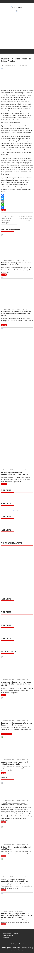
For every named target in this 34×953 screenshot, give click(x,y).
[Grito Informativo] (2, 51)
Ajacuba (4, 694)
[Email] (17, 201)
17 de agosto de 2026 (8, 800)
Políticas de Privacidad (10, 933)
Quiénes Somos (8, 935)
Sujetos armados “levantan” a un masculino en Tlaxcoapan (8, 219)
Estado (3, 822)
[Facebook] (17, 195)
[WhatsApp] (17, 204)
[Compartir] (17, 207)
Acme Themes (18, 950)
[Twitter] (17, 198)
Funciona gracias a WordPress (10, 948)
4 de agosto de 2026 (8, 260)
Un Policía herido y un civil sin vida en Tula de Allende (25, 218)
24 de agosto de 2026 (8, 720)
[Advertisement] (17, 31)
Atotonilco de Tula (6, 734)
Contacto (6, 938)
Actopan (3, 210)
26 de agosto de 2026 (8, 679)
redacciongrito (23, 65)
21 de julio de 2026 (7, 470)
